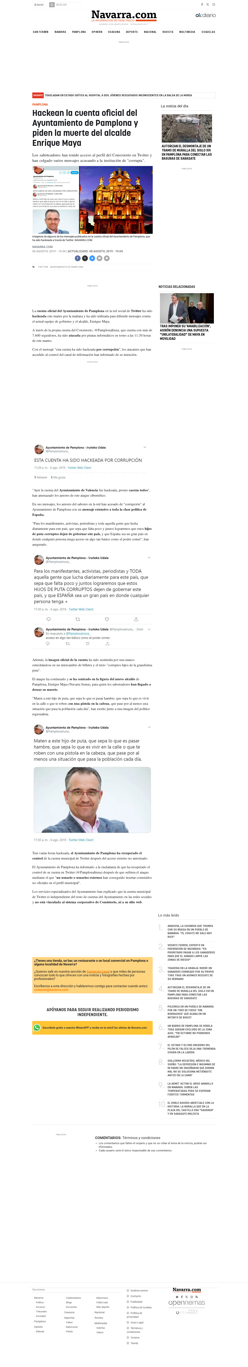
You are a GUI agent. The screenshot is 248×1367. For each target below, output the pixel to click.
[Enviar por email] (99, 258)
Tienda (134, 1343)
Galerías (100, 1327)
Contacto (136, 1296)
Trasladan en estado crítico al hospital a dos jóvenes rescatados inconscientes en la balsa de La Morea (118, 95)
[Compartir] (77, 258)
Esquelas (208, 31)
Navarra (60, 31)
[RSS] (197, 1297)
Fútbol (69, 1322)
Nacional (150, 31)
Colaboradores (73, 1298)
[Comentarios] (106, 258)
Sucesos (40, 1307)
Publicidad (136, 1301)
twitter (43, 267)
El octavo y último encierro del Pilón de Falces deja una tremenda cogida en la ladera (192, 1049)
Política (40, 1302)
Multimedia (187, 31)
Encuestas (71, 1307)
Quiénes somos (139, 1290)
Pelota (69, 1331)
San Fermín (40, 31)
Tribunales (41, 1311)
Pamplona (79, 31)
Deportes (69, 1317)
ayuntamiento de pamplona (66, 267)
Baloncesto (72, 1327)
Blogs (69, 1302)
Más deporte (102, 1307)
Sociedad (41, 1316)
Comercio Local (98, 971)
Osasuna (114, 31)
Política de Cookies (141, 1307)
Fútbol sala (102, 1302)
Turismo (135, 1337)
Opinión (97, 31)
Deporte (132, 31)
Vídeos (99, 1332)
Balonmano (102, 1298)
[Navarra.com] (124, 15)
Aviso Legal (137, 1322)
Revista (167, 31)
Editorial (40, 1331)
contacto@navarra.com (51, 990)
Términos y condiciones (141, 1138)
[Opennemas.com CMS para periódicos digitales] (187, 1306)
